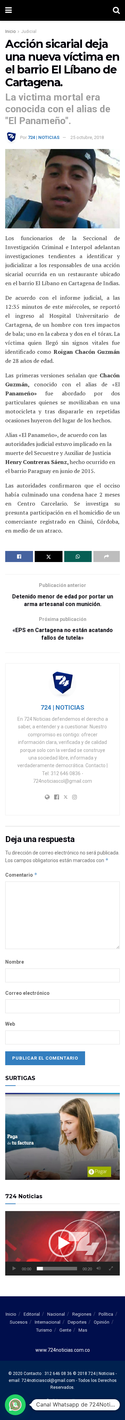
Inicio (10, 31)
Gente (65, 1330)
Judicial (28, 31)
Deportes (77, 1322)
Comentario (21, 874)
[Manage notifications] (15, 1404)
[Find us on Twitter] (55, 1402)
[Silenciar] (98, 1268)
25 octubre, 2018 (87, 137)
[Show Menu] (8, 10)
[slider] (57, 1268)
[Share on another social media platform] (106, 556)
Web (10, 1024)
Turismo (44, 1330)
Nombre (14, 962)
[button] (62, 1243)
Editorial (32, 1314)
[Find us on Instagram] (73, 1402)
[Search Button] (116, 10)
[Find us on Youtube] (64, 1402)
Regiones (81, 1314)
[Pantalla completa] (110, 1268)
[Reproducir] (14, 1268)
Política (106, 1314)
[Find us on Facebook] (47, 1402)
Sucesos (18, 1322)
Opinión (101, 1322)
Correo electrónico (27, 993)
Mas (82, 1330)
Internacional (47, 1322)
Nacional (56, 1314)
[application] (62, 1243)
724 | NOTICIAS (43, 137)
